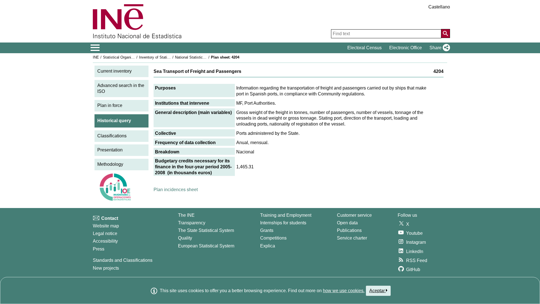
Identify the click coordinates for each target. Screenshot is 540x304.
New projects (106, 268)
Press (98, 249)
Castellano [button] (439, 7)
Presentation (110, 149)
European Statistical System (206, 245)
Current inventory (114, 71)
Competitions (273, 238)
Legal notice (105, 233)
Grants (266, 230)
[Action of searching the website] (445, 33)
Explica (267, 245)
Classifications (112, 135)
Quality (185, 238)
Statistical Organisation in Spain (129, 57)
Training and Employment (285, 215)
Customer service (354, 215)
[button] (438, 48)
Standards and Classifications (122, 260)
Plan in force (109, 105)
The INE (186, 215)
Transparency (191, 222)
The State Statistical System (206, 230)
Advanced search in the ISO (120, 88)
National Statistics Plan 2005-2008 (203, 57)
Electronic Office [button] (405, 47)
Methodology (110, 164)
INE (96, 57)
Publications (349, 230)
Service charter (352, 238)
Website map (106, 225)
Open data (347, 222)
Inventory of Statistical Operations (167, 57)
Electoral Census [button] (364, 47)
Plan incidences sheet (176, 189)
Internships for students (283, 222)
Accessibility (105, 241)
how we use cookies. (343, 290)
